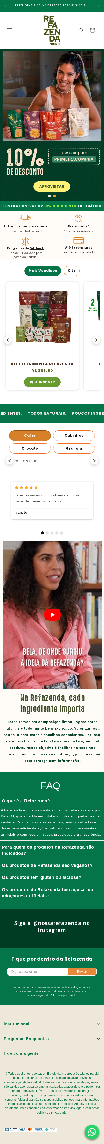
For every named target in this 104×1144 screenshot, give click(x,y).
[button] (9, 30)
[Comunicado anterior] (5, 5)
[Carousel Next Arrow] (96, 340)
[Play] (52, 615)
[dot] (49, 196)
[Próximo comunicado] (98, 5)
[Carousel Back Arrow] (8, 340)
